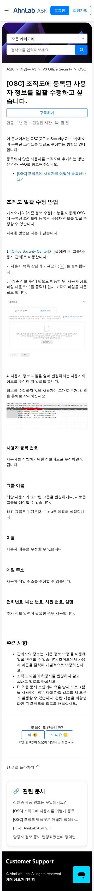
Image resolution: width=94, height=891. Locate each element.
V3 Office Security (57, 69)
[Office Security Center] (30, 251)
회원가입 (80, 10)
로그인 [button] (59, 10)
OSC (82, 69)
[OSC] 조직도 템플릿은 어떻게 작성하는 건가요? (52, 819)
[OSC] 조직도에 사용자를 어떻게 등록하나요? (50, 811)
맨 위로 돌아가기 (21, 767)
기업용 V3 (28, 69)
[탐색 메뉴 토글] (6, 10)
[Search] (81, 50)
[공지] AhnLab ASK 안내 (32, 828)
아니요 (56, 735)
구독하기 (47, 113)
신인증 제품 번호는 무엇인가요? (39, 802)
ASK (10, 69)
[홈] (30, 10)
